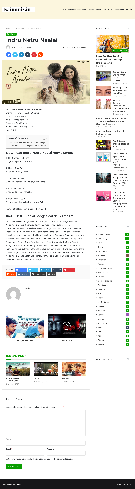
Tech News (119, 9)
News (110, 9)
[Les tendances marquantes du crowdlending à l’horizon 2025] (103, 178)
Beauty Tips (103, 272)
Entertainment (104, 285)
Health (98, 9)
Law (104, 9)
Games (101, 315)
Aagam (65, 378)
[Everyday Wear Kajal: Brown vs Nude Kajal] (103, 91)
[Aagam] (74, 369)
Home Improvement (106, 268)
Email (9, 449)
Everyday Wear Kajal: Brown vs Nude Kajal (120, 90)
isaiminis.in (17, 484)
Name (9, 439)
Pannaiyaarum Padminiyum (13, 379)
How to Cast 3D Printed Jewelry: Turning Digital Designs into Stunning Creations (111, 121)
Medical (101, 319)
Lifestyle (101, 289)
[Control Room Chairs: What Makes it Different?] (103, 76)
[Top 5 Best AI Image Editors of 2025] (103, 145)
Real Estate (102, 323)
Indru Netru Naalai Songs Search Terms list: (28, 146)
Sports (100, 247)
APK (64, 9)
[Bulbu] (46, 369)
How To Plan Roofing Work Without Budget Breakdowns (110, 59)
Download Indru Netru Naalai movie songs (27, 142)
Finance (101, 306)
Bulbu (36, 378)
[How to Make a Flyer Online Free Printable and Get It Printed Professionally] (103, 157)
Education (81, 9)
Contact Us (127, 484)
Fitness (101, 340)
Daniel (27, 288)
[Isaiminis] (18, 9)
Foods (100, 327)
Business (72, 9)
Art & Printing (103, 302)
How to (101, 277)
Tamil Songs (19, 28)
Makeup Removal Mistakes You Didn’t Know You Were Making (121, 106)
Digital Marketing (105, 281)
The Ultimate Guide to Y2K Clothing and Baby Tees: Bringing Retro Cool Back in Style (120, 200)
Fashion (91, 9)
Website (50, 449)
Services (101, 310)
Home (10, 28)
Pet (99, 336)
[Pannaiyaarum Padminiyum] (18, 369)
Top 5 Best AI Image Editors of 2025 (121, 144)
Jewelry (101, 344)
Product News (104, 234)
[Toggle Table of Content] (44, 139)
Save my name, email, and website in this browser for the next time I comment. (41, 459)
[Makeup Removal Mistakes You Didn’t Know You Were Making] (103, 104)
